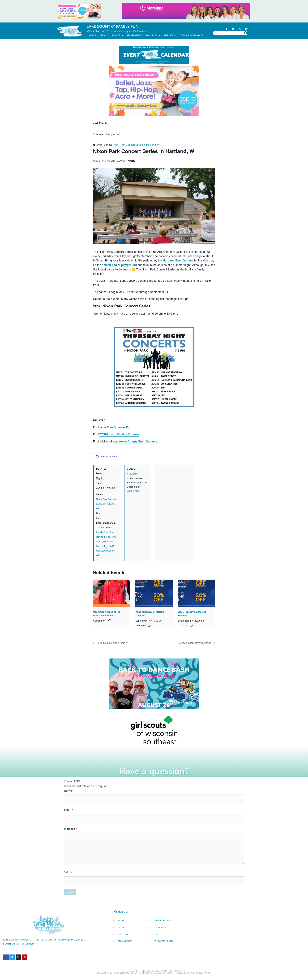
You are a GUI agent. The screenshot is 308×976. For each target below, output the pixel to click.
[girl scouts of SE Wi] (154, 730)
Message (70, 828)
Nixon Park (132, 473)
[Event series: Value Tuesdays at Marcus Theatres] (149, 626)
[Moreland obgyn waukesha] (186, 11)
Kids (108, 536)
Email (68, 809)
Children (100, 527)
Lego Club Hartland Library (112, 643)
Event (109, 527)
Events (116, 35)
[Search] (245, 33)
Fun (112, 532)
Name (69, 790)
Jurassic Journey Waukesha (195, 643)
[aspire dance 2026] (79, 11)
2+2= (68, 872)
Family (99, 532)
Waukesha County (105, 550)
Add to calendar (109, 456)
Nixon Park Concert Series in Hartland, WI (106, 504)
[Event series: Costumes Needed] (109, 620)
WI (97, 555)
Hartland (100, 536)
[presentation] (111, 593)
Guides (168, 35)
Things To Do (108, 546)
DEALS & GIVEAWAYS (191, 35)
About (104, 35)
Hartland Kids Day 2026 (142, 35)
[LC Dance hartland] (154, 683)
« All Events (100, 123)
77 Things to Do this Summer (119, 434)
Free (106, 532)
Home (92, 35)
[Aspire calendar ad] (154, 90)
